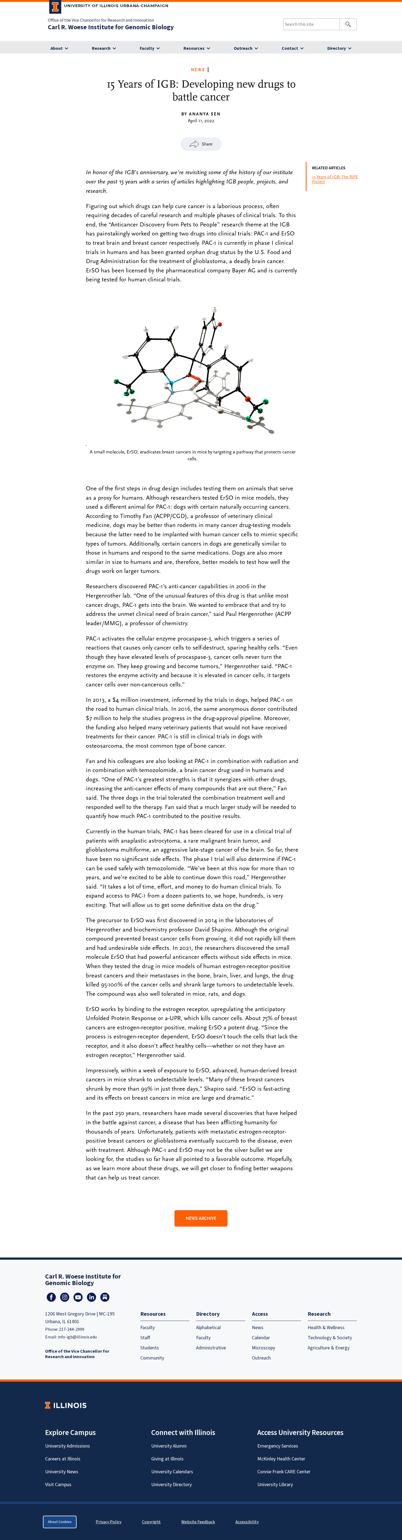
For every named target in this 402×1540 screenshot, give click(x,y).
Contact (290, 48)
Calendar (261, 1337)
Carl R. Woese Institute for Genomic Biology (111, 27)
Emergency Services (277, 1446)
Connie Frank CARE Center (283, 1471)
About (57, 48)
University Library (275, 1484)
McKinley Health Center (281, 1458)
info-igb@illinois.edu (77, 1337)
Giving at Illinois (167, 1458)
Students (149, 1347)
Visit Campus (58, 1484)
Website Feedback (198, 1522)
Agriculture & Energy (328, 1347)
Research (101, 48)
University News (61, 1471)
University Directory (171, 1484)
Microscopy (263, 1347)
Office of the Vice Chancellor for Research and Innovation (101, 20)
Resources (194, 48)
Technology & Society (330, 1337)
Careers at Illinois (62, 1458)
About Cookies (60, 1522)
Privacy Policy (108, 1522)
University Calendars (172, 1471)
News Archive (201, 1218)
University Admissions (67, 1446)
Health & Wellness (326, 1327)
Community (152, 1358)
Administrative (211, 1347)
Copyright (151, 1522)
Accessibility (247, 1522)
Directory (336, 48)
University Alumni (169, 1446)
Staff (145, 1337)
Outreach (243, 48)
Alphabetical (208, 1327)
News (198, 69)
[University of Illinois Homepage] (65, 1405)
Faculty (147, 48)
